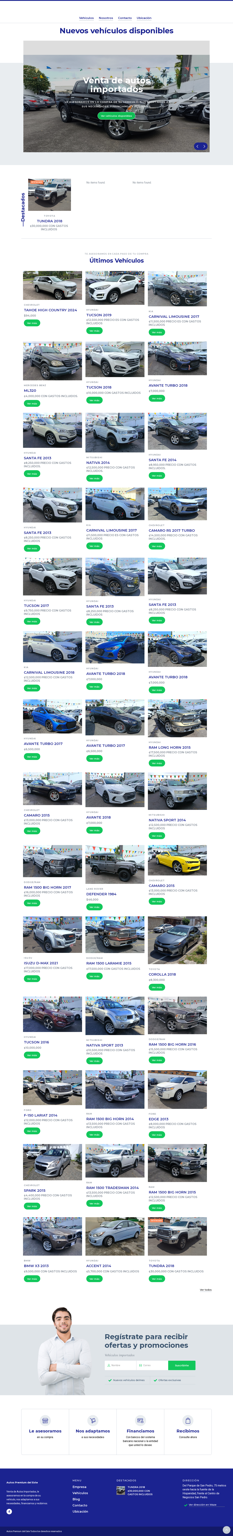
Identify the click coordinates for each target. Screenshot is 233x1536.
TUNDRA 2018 (49, 221)
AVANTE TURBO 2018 (168, 385)
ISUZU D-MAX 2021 (41, 963)
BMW (27, 1260)
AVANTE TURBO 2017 (43, 744)
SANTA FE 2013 (37, 458)
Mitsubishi (94, 457)
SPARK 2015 (34, 1190)
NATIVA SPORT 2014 (167, 820)
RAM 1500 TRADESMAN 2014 (112, 1188)
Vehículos (80, 1493)
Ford (27, 1110)
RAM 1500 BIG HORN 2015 (172, 1192)
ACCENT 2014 (98, 1266)
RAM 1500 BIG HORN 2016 (172, 1044)
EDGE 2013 (158, 1119)
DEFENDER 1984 (101, 894)
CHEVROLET (32, 305)
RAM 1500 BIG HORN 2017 (47, 887)
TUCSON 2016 (36, 1042)
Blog (76, 1499)
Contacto (79, 1505)
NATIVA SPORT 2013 (104, 1045)
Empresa (79, 1487)
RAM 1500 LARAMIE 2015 (108, 963)
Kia (151, 311)
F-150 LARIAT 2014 (40, 1115)
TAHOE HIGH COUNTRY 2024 (50, 310)
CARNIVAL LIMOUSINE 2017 (174, 316)
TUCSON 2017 (36, 605)
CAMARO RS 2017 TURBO (172, 530)
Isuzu (28, 958)
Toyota (49, 216)
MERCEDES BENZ (35, 385)
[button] (197, 146)
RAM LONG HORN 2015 (170, 747)
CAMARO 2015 (37, 815)
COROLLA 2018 (162, 974)
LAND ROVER (94, 889)
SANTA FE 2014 (163, 460)
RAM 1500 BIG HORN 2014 (110, 1119)
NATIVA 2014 (98, 462)
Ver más (32, 323)
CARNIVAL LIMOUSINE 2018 (49, 672)
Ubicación (80, 1511)
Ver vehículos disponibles (116, 115)
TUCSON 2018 (98, 387)
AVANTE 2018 (98, 817)
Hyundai (92, 310)
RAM (89, 1113)
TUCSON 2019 (98, 315)
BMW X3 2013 (36, 1266)
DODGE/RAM (32, 882)
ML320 (30, 390)
